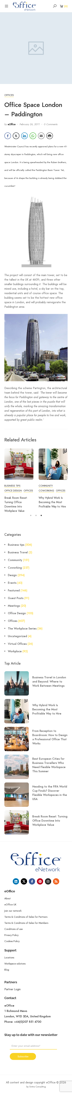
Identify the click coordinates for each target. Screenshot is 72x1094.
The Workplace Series (22, 629)
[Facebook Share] (7, 135)
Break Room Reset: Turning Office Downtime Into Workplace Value (49, 821)
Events (12, 583)
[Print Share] (49, 135)
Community (46, 485)
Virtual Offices (17, 644)
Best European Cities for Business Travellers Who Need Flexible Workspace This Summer (49, 765)
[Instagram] (48, 881)
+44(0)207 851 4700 (27, 1022)
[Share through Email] (41, 135)
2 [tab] (36, 515)
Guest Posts (15, 598)
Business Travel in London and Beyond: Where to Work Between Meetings (49, 682)
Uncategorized (17, 636)
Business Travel (18, 552)
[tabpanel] (19, 481)
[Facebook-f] (32, 881)
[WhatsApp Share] (33, 135)
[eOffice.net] (24, 6)
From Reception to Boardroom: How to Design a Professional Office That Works (49, 737)
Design (12, 575)
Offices (9, 95)
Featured (14, 590)
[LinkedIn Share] (24, 135)
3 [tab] (41, 515)
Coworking (46, 490)
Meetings (14, 606)
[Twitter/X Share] (16, 135)
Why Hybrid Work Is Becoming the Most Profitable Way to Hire (52, 502)
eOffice (11, 124)
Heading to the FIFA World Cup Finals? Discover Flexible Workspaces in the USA (49, 793)
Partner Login (12, 989)
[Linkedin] (16, 881)
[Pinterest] (40, 881)
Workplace (15, 651)
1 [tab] (31, 515)
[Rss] (56, 881)
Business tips (12, 485)
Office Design (13, 490)
